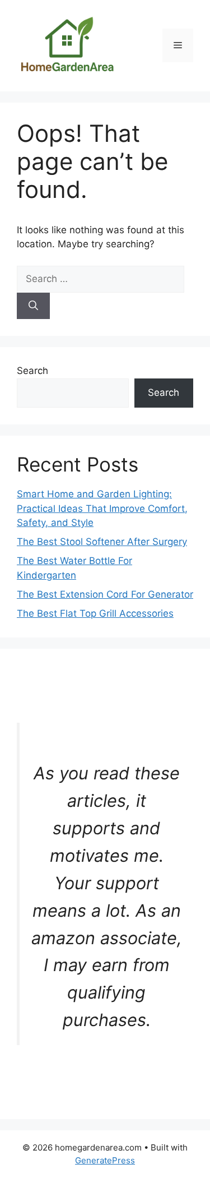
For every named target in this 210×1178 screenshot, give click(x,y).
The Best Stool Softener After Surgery (102, 541)
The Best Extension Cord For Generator (105, 594)
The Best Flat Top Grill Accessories (95, 613)
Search (32, 370)
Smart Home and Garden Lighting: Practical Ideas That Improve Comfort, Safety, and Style (102, 508)
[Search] (33, 306)
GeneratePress (105, 1160)
